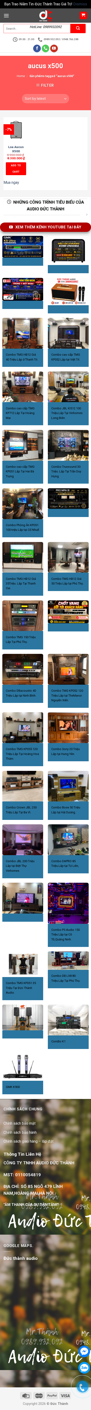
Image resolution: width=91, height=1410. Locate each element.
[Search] (78, 28)
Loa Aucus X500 (16, 149)
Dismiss (80, 4)
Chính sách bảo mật (19, 1123)
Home (21, 76)
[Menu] (6, 15)
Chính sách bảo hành (20, 1132)
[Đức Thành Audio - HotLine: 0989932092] (45, 15)
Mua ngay (11, 182)
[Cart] (83, 15)
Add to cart (16, 168)
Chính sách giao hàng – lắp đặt (28, 1141)
